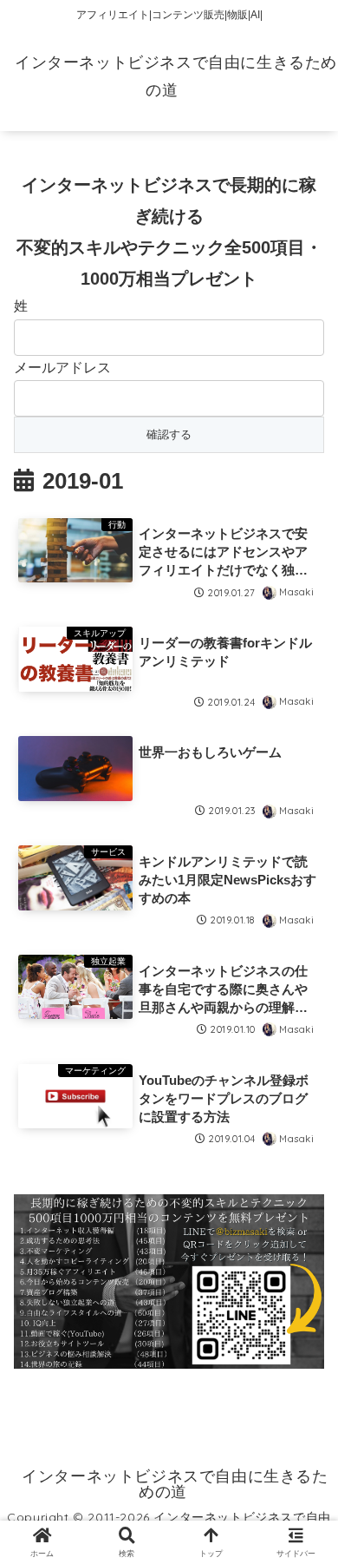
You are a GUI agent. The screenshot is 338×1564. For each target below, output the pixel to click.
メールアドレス (62, 367)
